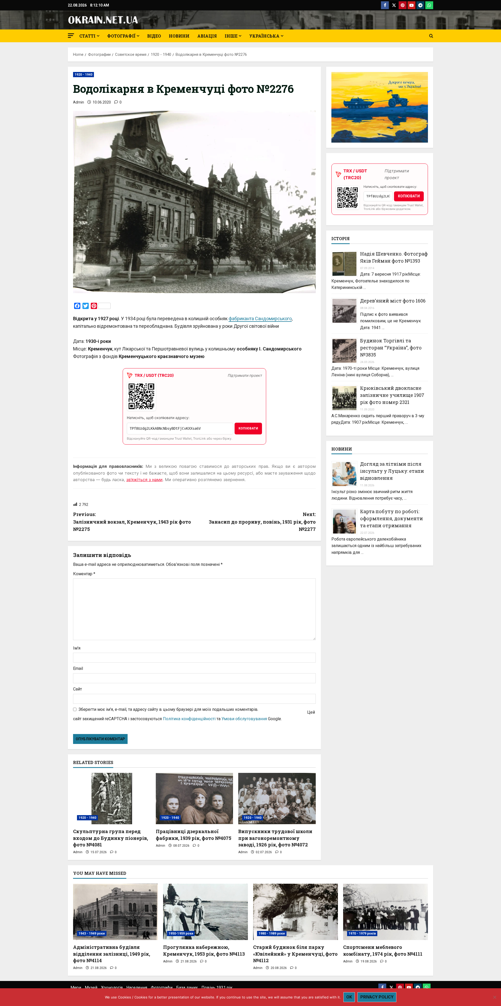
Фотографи (161, 987)
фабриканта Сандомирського (260, 318)
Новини (179, 36)
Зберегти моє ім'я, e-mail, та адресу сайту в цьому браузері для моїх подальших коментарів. (168, 709)
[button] (71, 35)
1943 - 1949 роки (92, 933)
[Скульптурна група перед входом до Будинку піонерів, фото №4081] (112, 799)
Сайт (77, 689)
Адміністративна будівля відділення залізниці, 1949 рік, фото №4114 (111, 953)
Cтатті (87, 36)
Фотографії (121, 36)
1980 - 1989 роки (272, 933)
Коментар (84, 573)
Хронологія (112, 987)
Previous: (132, 521)
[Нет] (494, 997)
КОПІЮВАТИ (248, 428)
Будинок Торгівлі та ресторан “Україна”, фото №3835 (391, 348)
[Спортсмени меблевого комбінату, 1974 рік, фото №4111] (385, 912)
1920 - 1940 (83, 74)
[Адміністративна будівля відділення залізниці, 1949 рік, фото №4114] (115, 912)
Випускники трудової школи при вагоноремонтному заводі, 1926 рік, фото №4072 (275, 837)
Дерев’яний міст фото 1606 (393, 301)
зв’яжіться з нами (144, 479)
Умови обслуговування (244, 718)
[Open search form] (431, 36)
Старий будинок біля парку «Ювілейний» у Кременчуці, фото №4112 (295, 953)
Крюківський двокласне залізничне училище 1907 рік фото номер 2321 (392, 395)
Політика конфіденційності (189, 718)
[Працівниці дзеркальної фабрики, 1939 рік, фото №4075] (194, 799)
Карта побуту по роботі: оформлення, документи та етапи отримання (391, 518)
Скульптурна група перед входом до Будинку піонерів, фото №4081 (110, 837)
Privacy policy (376, 997)
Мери (75, 987)
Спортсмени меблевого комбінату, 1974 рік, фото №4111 (382, 950)
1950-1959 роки (181, 933)
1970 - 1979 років (362, 933)
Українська (264, 36)
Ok (349, 997)
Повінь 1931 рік (216, 987)
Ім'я (76, 648)
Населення (136, 987)
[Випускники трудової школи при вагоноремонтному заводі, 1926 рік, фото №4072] (277, 799)
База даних (187, 987)
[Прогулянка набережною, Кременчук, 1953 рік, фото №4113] (205, 912)
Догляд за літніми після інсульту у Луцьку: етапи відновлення (392, 471)
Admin (78, 102)
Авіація (207, 36)
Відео (154, 36)
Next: (262, 521)
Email (78, 668)
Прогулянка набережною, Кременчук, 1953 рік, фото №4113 (204, 950)
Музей (91, 987)
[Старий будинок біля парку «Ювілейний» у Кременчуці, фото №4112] (295, 912)
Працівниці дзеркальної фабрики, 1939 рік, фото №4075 (193, 834)
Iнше (231, 36)
